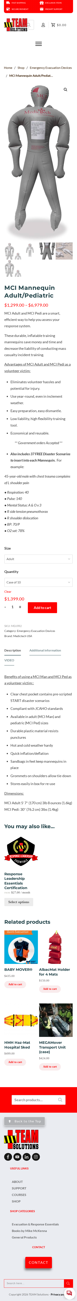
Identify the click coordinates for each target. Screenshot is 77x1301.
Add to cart (42, 607)
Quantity (11, 571)
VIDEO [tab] (9, 660)
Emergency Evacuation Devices (36, 630)
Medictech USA (22, 636)
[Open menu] (38, 44)
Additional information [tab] (45, 650)
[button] (65, 89)
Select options (18, 902)
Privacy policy (59, 1294)
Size (7, 548)
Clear (7, 591)
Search (29, 24)
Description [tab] (12, 650)
